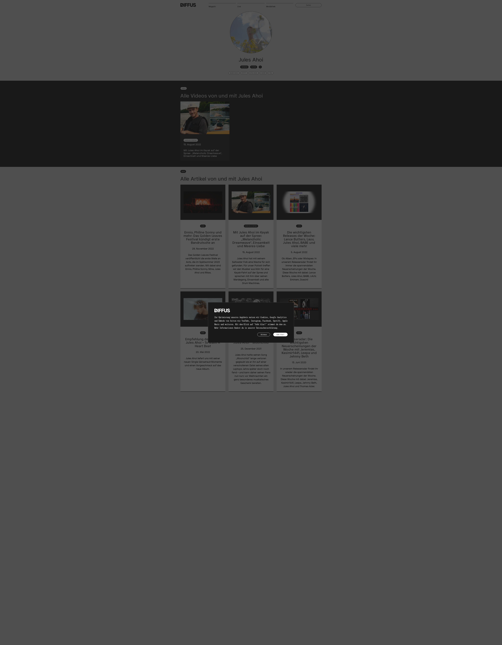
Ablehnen (264, 334)
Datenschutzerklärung (266, 327)
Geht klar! (280, 334)
